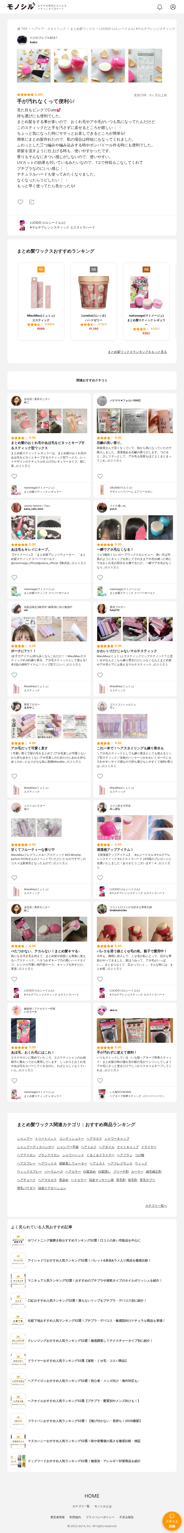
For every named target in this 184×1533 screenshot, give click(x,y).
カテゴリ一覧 (81, 1506)
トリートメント (46, 1138)
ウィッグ (141, 1163)
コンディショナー (71, 1138)
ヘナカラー (78, 1180)
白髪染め (89, 1171)
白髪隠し (104, 1171)
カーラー (137, 1171)
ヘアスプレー (26, 1163)
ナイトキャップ (128, 1147)
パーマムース (53, 1171)
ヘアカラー (73, 1171)
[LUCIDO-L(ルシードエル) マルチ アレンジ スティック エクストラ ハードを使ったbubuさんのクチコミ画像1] (34, 65)
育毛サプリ (147, 1180)
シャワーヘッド (73, 1155)
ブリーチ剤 (121, 1171)
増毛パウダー (26, 1188)
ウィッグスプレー (29, 1171)
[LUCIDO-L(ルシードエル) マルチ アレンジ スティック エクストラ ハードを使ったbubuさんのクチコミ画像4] (145, 65)
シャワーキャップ (116, 1138)
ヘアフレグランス (120, 1163)
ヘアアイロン (26, 1155)
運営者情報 (57, 1517)
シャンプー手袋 (68, 1147)
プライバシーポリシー (100, 1517)
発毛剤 (132, 1180)
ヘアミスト (97, 1163)
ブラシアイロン (49, 1155)
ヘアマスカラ (47, 1180)
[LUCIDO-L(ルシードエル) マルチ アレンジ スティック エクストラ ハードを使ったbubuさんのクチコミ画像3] (108, 65)
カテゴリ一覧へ (156, 1206)
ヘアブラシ (124, 1155)
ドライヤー (149, 1147)
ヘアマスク (94, 1138)
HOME (92, 1496)
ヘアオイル (107, 1147)
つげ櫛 (139, 1155)
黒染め (64, 1180)
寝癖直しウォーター (73, 1163)
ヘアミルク (89, 1147)
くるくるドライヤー (100, 1155)
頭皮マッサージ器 (101, 1180)
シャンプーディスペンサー (35, 1147)
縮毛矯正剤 (153, 1171)
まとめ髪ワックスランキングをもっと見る (137, 352)
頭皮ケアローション (52, 1188)
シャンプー (25, 1138)
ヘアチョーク (26, 1180)
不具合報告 (126, 1517)
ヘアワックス (47, 1163)
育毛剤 (121, 1180)
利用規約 (75, 1517)
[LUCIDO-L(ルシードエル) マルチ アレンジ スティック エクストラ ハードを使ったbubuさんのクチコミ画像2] (71, 65)
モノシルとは (103, 1506)
